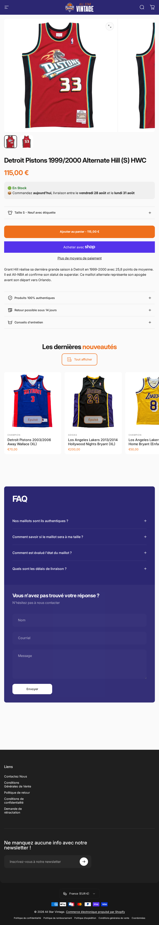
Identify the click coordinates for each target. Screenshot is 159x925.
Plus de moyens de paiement (80, 258)
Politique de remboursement (57, 918)
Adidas (72, 435)
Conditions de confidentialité (14, 800)
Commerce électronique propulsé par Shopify (95, 911)
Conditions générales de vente (114, 918)
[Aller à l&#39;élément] (10, 141)
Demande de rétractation (13, 810)
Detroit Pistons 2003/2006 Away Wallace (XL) (29, 442)
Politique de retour (17, 792)
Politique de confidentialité (27, 918)
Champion (13, 435)
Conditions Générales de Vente (17, 784)
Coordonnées (138, 918)
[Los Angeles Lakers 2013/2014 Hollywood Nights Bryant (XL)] (93, 400)
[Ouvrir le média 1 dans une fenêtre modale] (110, 26)
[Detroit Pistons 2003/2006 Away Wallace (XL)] (32, 400)
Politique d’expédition (85, 918)
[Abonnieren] (84, 861)
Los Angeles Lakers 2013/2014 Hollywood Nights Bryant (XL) (93, 442)
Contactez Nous (15, 776)
